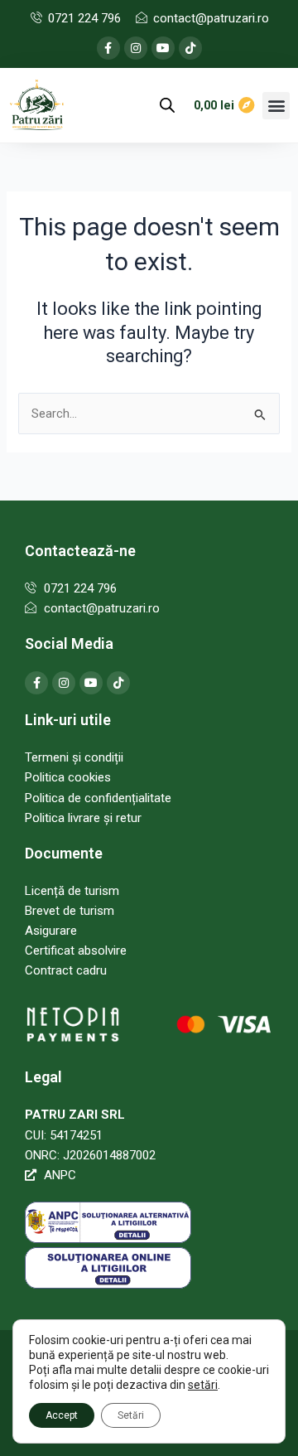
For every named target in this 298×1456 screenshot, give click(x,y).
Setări (131, 1415)
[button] (276, 105)
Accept (62, 1415)
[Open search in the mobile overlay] (167, 105)
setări (203, 1384)
